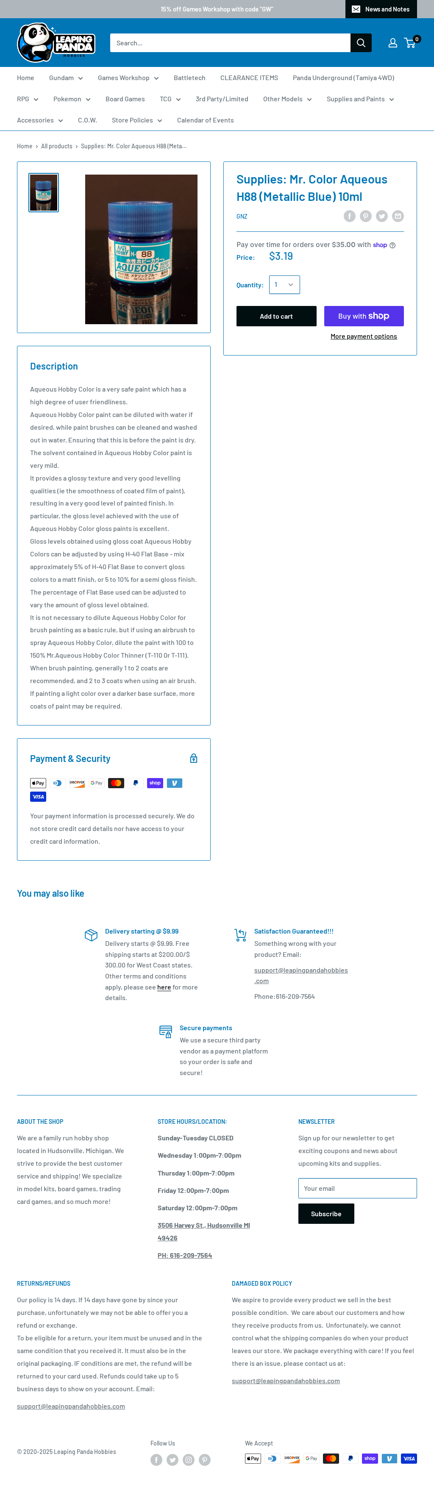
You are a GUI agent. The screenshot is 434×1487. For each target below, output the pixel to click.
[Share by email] (398, 215)
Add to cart (276, 316)
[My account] (393, 42)
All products (56, 146)
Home (25, 77)
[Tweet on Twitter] (382, 215)
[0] (410, 43)
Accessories (35, 120)
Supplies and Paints (356, 99)
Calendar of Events (205, 120)
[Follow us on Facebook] (156, 1459)
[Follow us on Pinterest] (205, 1459)
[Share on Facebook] (350, 215)
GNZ (242, 216)
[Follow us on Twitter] (172, 1459)
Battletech (190, 77)
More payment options (364, 336)
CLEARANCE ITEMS (249, 77)
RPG (23, 99)
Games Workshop (124, 77)
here (164, 987)
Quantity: (250, 285)
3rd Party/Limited (222, 99)
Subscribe (326, 1213)
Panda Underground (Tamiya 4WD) (343, 77)
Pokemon (67, 99)
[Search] (361, 42)
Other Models (283, 99)
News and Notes (387, 9)
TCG (166, 99)
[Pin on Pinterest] (366, 215)
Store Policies (132, 120)
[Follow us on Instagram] (189, 1459)
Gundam (61, 77)
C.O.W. (87, 120)
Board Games (125, 99)
